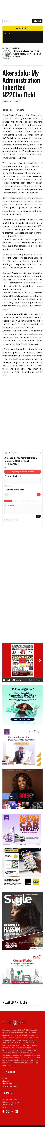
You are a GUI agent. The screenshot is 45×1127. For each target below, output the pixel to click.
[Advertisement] (22, 431)
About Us (5, 1081)
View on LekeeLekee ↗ (34, 453)
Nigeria (5, 101)
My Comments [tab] (18, 501)
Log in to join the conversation (22, 472)
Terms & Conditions (9, 1086)
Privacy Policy (7, 1084)
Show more (8, 486)
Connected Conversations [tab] (31, 501)
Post (38, 516)
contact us (14, 1104)
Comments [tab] (8, 501)
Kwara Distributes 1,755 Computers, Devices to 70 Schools (27, 53)
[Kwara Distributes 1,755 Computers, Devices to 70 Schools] (7, 54)
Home (4, 1078)
